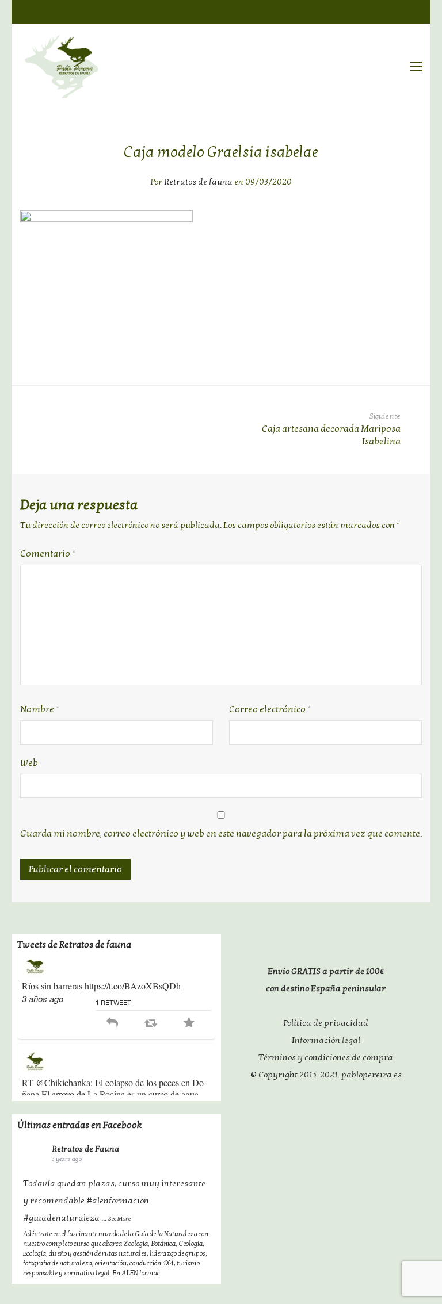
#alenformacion (117, 1200)
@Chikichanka (63, 1095)
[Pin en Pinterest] (418, 349)
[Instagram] (416, 10)
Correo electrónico (270, 709)
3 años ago (42, 1011)
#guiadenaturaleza (61, 1218)
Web (29, 763)
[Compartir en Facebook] (375, 349)
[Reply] (112, 1036)
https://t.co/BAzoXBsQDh (133, 998)
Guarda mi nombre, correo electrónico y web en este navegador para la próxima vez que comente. (221, 833)
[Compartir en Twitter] (396, 350)
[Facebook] (370, 10)
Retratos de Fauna (85, 1149)
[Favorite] (189, 1036)
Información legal (326, 1040)
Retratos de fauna (198, 182)
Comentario (47, 553)
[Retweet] (150, 1036)
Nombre (39, 709)
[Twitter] (393, 10)
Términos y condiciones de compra (325, 1057)
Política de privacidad (326, 1023)
